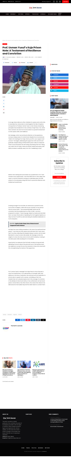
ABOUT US (5, 1)
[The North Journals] (35, 8)
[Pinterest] (3, 109)
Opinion (27, 14)
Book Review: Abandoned (56, 426)
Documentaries (52, 14)
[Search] (68, 14)
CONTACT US (17, 1)
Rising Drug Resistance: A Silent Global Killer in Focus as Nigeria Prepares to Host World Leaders (38, 372)
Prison (20, 314)
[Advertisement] (35, 28)
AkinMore (44, 451)
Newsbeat (13, 14)
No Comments (39, 57)
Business (40, 448)
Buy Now (47, 448)
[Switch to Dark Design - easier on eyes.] (66, 14)
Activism (10, 314)
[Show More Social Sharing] (35, 62)
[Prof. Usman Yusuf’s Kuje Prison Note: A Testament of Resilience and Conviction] (24, 80)
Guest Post (60, 14)
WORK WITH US (11, 1)
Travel (28, 448)
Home (7, 14)
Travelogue (35, 14)
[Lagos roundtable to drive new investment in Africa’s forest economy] (53, 125)
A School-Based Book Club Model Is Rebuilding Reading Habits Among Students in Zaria (58, 421)
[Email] (3, 112)
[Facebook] (3, 100)
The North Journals (11, 57)
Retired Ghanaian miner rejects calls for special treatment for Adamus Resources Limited (63, 147)
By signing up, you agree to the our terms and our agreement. (60, 182)
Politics (34, 448)
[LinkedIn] (3, 106)
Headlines (52, 117)
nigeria (15, 314)
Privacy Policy (56, 183)
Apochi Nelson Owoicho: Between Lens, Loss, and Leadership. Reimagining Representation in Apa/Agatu (24, 372)
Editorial (20, 14)
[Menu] (3, 14)
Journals (42, 14)
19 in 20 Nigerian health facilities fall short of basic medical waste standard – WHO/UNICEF (58, 113)
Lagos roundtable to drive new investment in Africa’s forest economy (63, 127)
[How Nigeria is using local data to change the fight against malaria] (53, 136)
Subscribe (65, 1)
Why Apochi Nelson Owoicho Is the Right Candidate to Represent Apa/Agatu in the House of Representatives (8, 372)
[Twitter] (3, 103)
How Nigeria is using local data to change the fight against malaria (63, 137)
